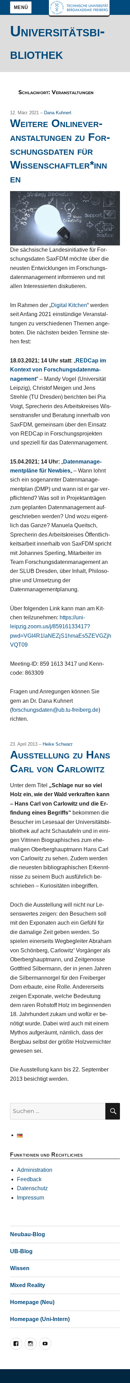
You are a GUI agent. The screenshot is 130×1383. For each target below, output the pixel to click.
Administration (34, 1170)
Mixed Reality (27, 1285)
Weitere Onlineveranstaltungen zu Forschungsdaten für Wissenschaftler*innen (60, 151)
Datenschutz (32, 1188)
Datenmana (78, 462)
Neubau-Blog (27, 1234)
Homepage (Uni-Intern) (40, 1319)
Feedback (29, 1179)
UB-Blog (21, 1251)
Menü (21, 7)
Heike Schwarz (58, 744)
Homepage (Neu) (32, 1302)
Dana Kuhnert (57, 112)
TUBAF (79, 8)
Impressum (30, 1198)
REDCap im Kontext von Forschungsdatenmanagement (58, 370)
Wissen (19, 1268)
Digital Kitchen (69, 305)
